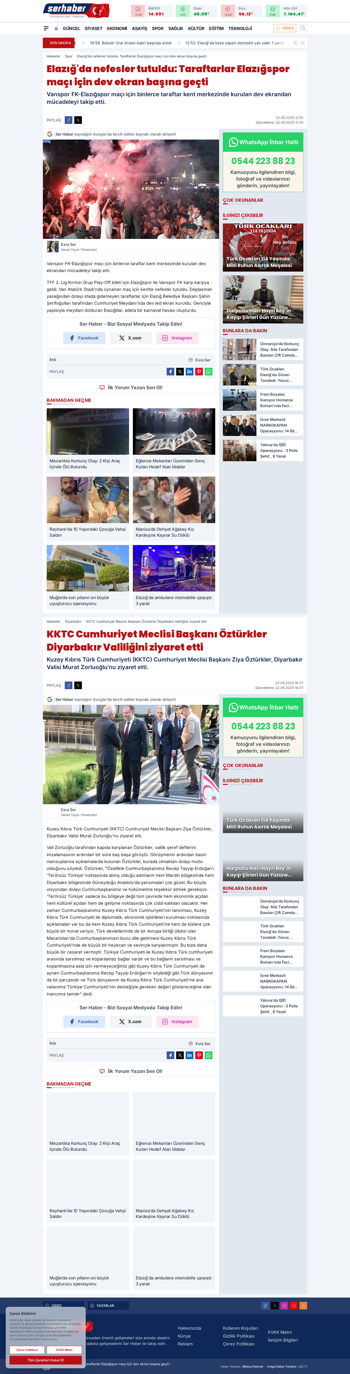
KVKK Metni (280, 1332)
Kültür (196, 28)
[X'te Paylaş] (78, 120)
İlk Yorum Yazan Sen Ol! (135, 387)
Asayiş (139, 28)
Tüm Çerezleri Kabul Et (46, 1360)
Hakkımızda (189, 1328)
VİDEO (288, 28)
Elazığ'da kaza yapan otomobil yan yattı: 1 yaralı (223, 42)
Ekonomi (117, 28)
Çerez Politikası (238, 1343)
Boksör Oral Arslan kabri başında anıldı (119, 42)
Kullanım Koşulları (240, 1328)
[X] (275, 1305)
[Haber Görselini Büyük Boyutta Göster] (131, 189)
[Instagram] (284, 1305)
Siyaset (93, 28)
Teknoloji (240, 28)
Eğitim (216, 28)
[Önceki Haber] (296, 43)
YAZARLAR (105, 1305)
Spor (157, 28)
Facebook (88, 337)
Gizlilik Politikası (239, 1336)
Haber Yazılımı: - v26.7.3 (264, 1366)
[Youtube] (294, 1305)
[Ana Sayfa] (56, 28)
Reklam (185, 1343)
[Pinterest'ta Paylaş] (199, 371)
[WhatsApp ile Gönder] (208, 371)
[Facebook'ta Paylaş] (68, 120)
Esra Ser (79, 247)
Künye (184, 1336)
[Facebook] (265, 1305)
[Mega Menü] (46, 28)
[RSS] (303, 1305)
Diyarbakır (73, 621)
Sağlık (175, 28)
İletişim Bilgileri (283, 1340)
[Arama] (303, 28)
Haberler (53, 56)
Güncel (71, 28)
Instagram (182, 337)
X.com (134, 337)
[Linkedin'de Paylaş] (189, 371)
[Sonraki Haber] (302, 43)
